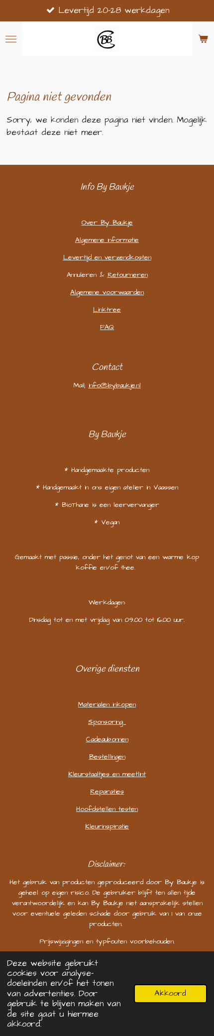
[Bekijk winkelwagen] (203, 38)
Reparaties (107, 792)
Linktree (107, 310)
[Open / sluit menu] (11, 38)
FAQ (107, 327)
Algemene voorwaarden (107, 292)
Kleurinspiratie (107, 826)
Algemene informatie (107, 240)
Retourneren (127, 275)
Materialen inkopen (107, 704)
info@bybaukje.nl (115, 385)
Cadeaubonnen (107, 739)
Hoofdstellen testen (107, 809)
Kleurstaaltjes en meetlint (107, 774)
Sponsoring (107, 722)
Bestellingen (107, 757)
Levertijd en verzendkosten (107, 257)
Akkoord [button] (170, 993)
